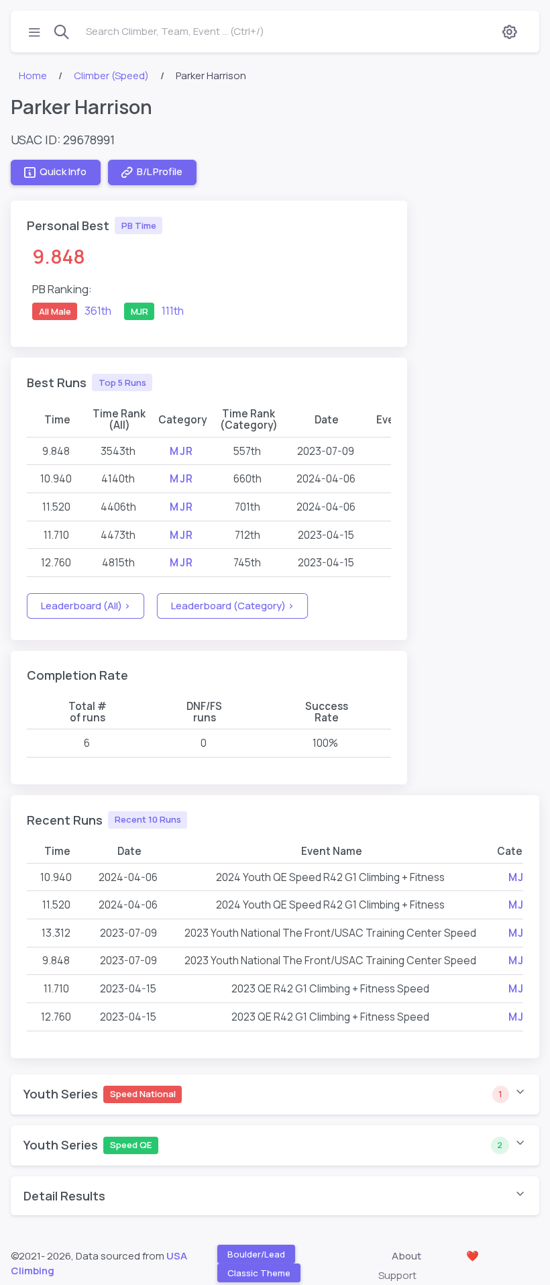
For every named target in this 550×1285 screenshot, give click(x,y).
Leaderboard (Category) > (232, 606)
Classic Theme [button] (258, 1273)
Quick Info (63, 171)
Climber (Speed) (111, 75)
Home (33, 75)
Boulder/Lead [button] (256, 1254)
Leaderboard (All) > (85, 606)
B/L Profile (159, 171)
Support (397, 1275)
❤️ (472, 1256)
